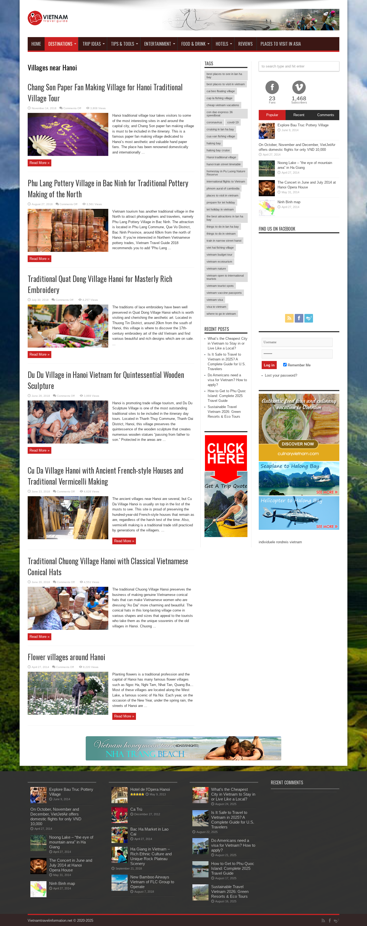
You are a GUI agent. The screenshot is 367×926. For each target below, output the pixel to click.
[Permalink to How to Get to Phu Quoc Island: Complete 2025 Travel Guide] (200, 876)
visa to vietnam (216, 306)
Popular (272, 115)
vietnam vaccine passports (224, 292)
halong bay (214, 143)
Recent (298, 115)
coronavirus (214, 122)
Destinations (60, 44)
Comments (325, 115)
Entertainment (157, 44)
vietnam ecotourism (219, 261)
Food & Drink (193, 44)
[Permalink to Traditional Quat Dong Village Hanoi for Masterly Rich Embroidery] (68, 346)
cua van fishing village (221, 136)
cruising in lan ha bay (220, 129)
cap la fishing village (219, 98)
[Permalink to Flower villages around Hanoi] (68, 714)
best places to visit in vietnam (226, 84)
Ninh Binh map (289, 202)
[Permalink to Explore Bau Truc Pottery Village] (267, 138)
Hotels (222, 44)
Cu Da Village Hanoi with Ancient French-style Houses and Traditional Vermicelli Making (106, 476)
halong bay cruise (218, 150)
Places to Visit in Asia (281, 44)
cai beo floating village (221, 91)
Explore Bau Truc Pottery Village (303, 125)
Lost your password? (281, 375)
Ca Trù (136, 809)
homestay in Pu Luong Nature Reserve (226, 173)
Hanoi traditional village (221, 157)
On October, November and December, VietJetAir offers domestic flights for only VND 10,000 (55, 816)
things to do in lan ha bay (223, 226)
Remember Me (299, 365)
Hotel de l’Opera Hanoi (150, 789)
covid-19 (233, 122)
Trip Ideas (91, 44)
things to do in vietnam (221, 233)
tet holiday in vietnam (220, 209)
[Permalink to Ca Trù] (119, 822)
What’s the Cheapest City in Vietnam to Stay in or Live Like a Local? (227, 343)
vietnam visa (215, 299)
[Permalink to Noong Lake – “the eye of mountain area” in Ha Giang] (267, 175)
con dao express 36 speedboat (220, 113)
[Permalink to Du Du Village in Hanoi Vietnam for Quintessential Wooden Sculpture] (68, 442)
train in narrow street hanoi (224, 240)
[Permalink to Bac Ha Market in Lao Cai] (119, 842)
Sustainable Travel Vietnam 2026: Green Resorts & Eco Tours (224, 412)
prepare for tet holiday (221, 202)
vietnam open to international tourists (225, 277)
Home (36, 44)
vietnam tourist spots (220, 285)
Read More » (39, 163)
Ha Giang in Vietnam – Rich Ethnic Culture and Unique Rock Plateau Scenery (151, 856)
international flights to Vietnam (226, 181)
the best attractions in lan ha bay (225, 218)
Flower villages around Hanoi (66, 656)
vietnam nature (216, 268)
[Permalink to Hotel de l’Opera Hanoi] (119, 802)
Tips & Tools (122, 44)
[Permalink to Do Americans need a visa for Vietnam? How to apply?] (200, 853)
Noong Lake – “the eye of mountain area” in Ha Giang (71, 842)
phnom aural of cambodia (223, 188)
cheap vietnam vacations (223, 105)
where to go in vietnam (221, 313)
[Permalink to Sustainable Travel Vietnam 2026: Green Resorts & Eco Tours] (200, 899)
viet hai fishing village (220, 247)
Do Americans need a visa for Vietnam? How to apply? (227, 380)
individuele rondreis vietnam (280, 542)
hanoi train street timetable (224, 164)
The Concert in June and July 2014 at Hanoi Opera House (70, 865)
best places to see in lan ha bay (224, 75)
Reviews (245, 44)
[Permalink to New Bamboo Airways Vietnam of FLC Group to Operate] (119, 890)
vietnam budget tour (219, 254)
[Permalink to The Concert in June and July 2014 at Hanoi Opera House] (267, 195)
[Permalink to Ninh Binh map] (267, 215)
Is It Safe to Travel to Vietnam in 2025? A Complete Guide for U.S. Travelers (232, 819)
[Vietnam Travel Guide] (48, 21)
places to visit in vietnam (222, 195)
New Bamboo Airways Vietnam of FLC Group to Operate (152, 882)
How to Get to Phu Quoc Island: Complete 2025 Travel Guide (227, 396)
